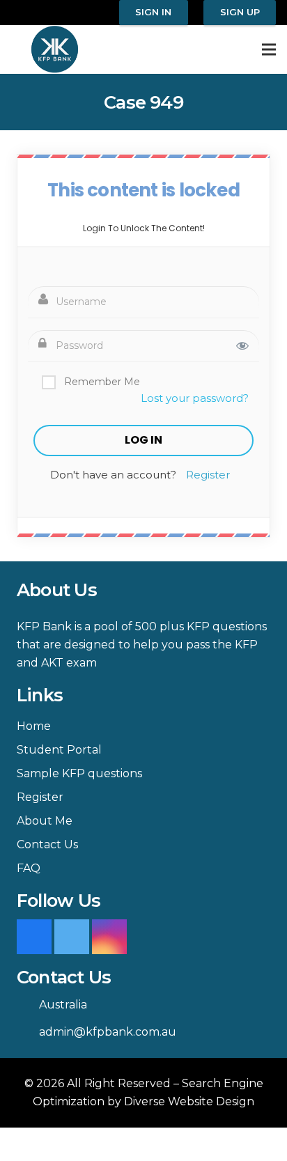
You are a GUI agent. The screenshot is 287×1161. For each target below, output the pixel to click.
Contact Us (47, 844)
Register (208, 474)
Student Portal (59, 749)
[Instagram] (109, 936)
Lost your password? (195, 398)
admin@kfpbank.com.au (107, 1031)
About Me (44, 820)
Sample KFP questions (79, 773)
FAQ (28, 868)
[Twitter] (71, 936)
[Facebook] (34, 936)
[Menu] (269, 49)
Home (34, 726)
